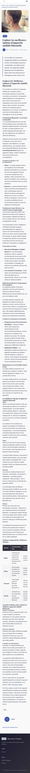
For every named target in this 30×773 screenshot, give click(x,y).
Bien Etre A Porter (14, 739)
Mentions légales (6, 760)
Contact (4, 763)
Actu (7, 5)
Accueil (3, 5)
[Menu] (26, 1)
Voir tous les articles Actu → (11, 727)
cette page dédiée (16, 684)
